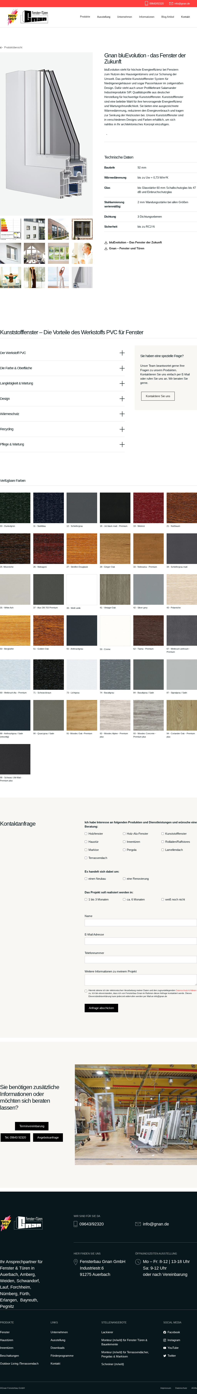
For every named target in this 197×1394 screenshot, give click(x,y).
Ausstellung (58, 1340)
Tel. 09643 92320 (15, 1137)
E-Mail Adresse (94, 934)
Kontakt (55, 1363)
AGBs (194, 1388)
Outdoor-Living (170, 41)
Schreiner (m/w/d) (112, 1364)
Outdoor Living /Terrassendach (19, 1363)
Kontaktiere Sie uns (158, 396)
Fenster (5, 1332)
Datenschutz (181, 1388)
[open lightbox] (10, 229)
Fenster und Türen (172, 34)
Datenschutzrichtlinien (186, 990)
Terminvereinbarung (31, 1126)
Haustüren (6, 1340)
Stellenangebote (127, 41)
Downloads (146, 34)
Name (88, 916)
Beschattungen (9, 1355)
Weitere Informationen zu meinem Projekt (111, 971)
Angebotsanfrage (48, 1137)
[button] (85, 17)
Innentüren (6, 1347)
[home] (27, 17)
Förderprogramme (150, 41)
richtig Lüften (147, 48)
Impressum (165, 1388)
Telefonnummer (94, 953)
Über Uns (123, 34)
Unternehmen (59, 1332)
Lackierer (107, 1332)
